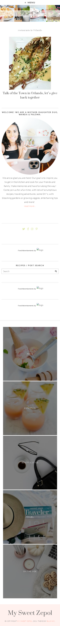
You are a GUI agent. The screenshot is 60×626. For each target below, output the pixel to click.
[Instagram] (32, 229)
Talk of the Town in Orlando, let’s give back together (30, 95)
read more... (30, 206)
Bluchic (51, 621)
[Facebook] (28, 229)
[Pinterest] (37, 229)
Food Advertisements (26, 250)
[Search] (55, 271)
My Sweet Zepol (30, 612)
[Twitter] (23, 229)
